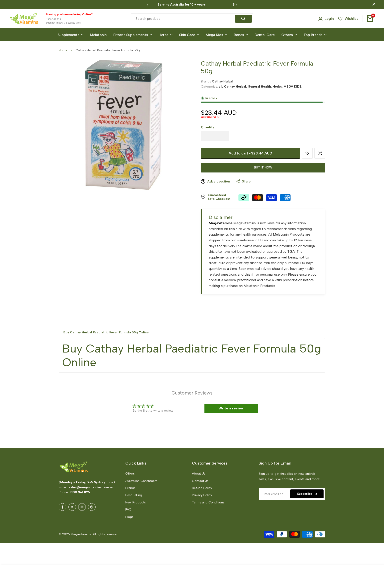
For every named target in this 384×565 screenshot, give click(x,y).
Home (63, 50)
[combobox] (183, 19)
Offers (130, 473)
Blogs (129, 517)
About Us (198, 473)
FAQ (128, 509)
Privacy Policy (202, 495)
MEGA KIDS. (293, 86)
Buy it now (263, 167)
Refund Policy (202, 488)
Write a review (231, 408)
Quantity (207, 127)
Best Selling (133, 495)
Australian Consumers (141, 481)
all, (221, 86)
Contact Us (200, 481)
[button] (307, 153)
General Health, (260, 86)
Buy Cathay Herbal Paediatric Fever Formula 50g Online (106, 332)
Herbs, (278, 86)
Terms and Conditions (208, 502)
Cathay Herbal (222, 81)
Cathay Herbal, (236, 86)
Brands (130, 488)
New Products (135, 502)
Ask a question (218, 181)
